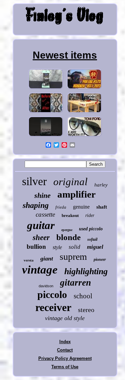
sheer (41, 237)
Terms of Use (64, 366)
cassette (45, 214)
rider (89, 215)
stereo (86, 309)
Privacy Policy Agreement (65, 358)
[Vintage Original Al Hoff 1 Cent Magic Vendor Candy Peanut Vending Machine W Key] (45, 88)
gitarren (75, 283)
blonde (68, 237)
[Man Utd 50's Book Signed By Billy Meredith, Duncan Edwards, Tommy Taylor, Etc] (45, 136)
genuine (81, 207)
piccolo (52, 294)
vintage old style (65, 318)
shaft (101, 207)
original (70, 181)
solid (74, 247)
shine (42, 195)
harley (101, 184)
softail (92, 239)
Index (65, 341)
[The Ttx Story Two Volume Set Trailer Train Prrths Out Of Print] (84, 88)
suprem (73, 256)
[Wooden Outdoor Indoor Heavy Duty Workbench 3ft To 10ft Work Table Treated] (84, 112)
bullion (36, 246)
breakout (70, 215)
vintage (40, 269)
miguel (95, 247)
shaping (36, 205)
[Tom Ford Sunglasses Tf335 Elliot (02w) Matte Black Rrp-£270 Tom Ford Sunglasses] (84, 136)
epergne (66, 230)
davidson (46, 286)
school (83, 296)
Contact (65, 350)
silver (34, 181)
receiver (53, 307)
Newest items (65, 55)
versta (29, 260)
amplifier (76, 194)
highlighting (86, 271)
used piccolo (91, 228)
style (57, 247)
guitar (41, 225)
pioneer (100, 259)
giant (46, 258)
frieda (60, 207)
